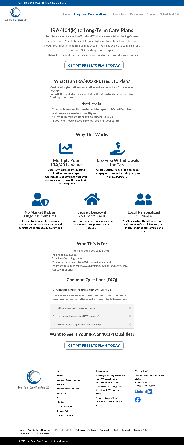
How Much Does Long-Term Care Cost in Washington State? (109, 390)
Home (67, 14)
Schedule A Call (169, 14)
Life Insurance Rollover (68, 388)
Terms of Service (65, 415)
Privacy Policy (63, 411)
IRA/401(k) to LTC (65, 384)
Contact (152, 14)
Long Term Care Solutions (90, 14)
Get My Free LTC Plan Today (94, 65)
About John (119, 14)
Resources (136, 14)
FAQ (59, 397)
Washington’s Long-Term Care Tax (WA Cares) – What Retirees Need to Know (110, 379)
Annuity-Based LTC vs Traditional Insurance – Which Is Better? (111, 401)
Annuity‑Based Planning (68, 380)
